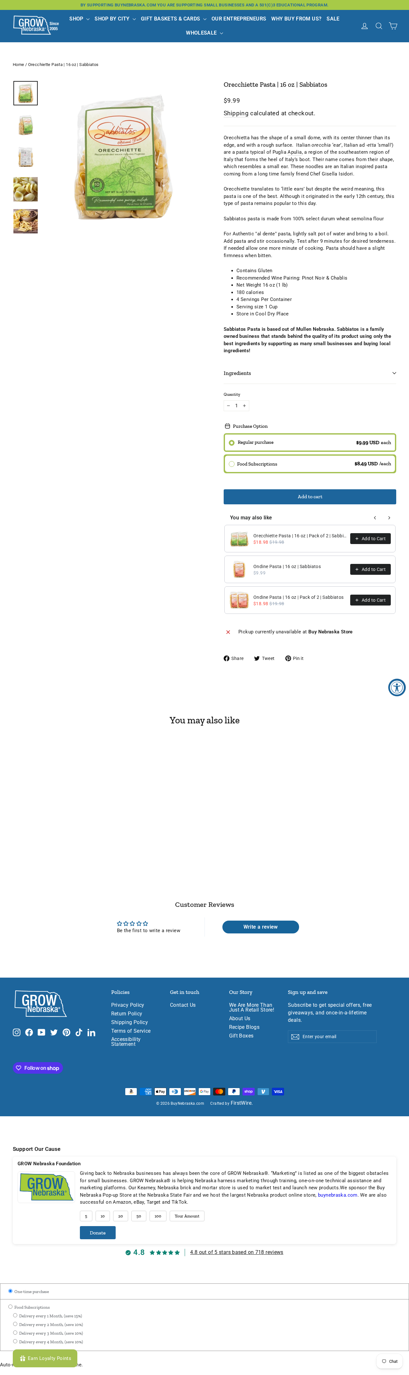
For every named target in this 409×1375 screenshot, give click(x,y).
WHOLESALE (202, 33)
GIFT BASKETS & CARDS (171, 19)
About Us (240, 1018)
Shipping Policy (129, 1022)
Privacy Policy (127, 1005)
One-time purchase (31, 1291)
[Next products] (389, 517)
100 (158, 1216)
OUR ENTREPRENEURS (239, 19)
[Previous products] (375, 517)
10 (103, 1216)
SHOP (77, 19)
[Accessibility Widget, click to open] (397, 687)
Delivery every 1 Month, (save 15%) (50, 1316)
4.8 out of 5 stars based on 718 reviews (236, 1252)
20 (120, 1216)
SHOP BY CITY (113, 19)
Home (18, 64)
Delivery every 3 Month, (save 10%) (50, 1333)
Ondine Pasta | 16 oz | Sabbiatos (287, 566)
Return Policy (127, 1014)
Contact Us (183, 1005)
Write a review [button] (260, 927)
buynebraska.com (338, 1195)
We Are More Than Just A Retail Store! (251, 1007)
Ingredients (237, 373)
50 (138, 1216)
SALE (333, 19)
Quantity (232, 394)
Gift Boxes (241, 1036)
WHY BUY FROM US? (296, 19)
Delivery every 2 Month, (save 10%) (50, 1324)
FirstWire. (242, 1103)
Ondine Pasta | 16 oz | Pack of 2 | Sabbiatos (298, 597)
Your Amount (187, 1216)
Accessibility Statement (126, 1042)
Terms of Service (131, 1031)
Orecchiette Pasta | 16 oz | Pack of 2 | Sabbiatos (299, 535)
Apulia (295, 152)
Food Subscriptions (31, 1307)
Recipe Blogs (244, 1027)
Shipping (236, 113)
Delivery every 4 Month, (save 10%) (50, 1341)
